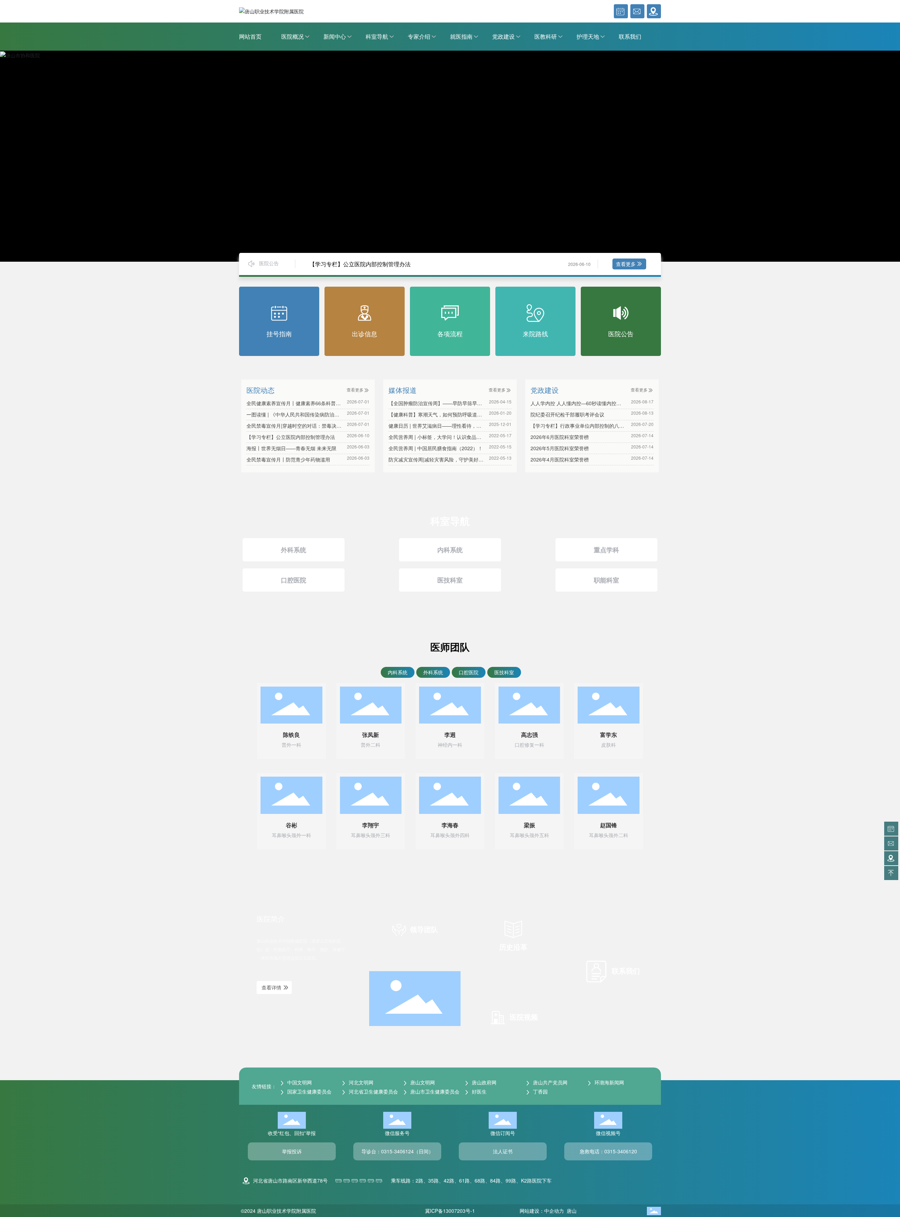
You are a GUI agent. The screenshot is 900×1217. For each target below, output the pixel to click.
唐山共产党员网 (549, 1082)
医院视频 (523, 1017)
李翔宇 (370, 825)
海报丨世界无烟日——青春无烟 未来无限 (291, 448)
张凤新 (370, 735)
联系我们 (625, 971)
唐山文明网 (422, 1082)
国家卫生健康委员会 (309, 1091)
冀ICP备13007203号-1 (450, 1210)
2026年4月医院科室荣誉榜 (560, 459)
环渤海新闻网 (608, 1082)
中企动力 (554, 1210)
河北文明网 (360, 1082)
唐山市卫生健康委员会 (434, 1091)
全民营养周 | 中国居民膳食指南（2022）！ (435, 448)
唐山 (572, 1210)
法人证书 (503, 1151)
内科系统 (450, 549)
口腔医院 (293, 580)
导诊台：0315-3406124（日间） (397, 1151)
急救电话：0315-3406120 (608, 1151)
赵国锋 (608, 825)
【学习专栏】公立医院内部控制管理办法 (360, 264)
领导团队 (423, 929)
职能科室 (606, 580)
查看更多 (626, 263)
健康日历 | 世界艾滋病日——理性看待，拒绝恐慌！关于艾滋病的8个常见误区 (434, 429)
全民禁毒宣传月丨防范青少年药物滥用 (288, 459)
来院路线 (535, 333)
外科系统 (293, 549)
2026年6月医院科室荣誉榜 (560, 436)
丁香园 (540, 1091)
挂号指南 (279, 333)
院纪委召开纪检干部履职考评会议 (567, 414)
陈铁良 (291, 735)
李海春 (450, 825)
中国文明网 (299, 1082)
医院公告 (621, 333)
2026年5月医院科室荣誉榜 (560, 448)
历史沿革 (513, 947)
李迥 (450, 735)
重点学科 (606, 549)
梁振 (529, 825)
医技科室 (450, 580)
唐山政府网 (483, 1082)
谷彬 (291, 825)
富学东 (608, 735)
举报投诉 (292, 1151)
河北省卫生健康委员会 (372, 1091)
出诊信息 (364, 333)
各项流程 (450, 333)
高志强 (529, 735)
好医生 (478, 1091)
